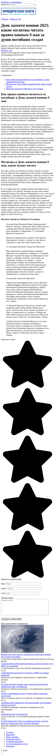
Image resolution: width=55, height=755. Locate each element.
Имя (3, 584)
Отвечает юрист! (13, 739)
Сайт (3, 593)
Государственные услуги (17, 744)
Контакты (10, 735)
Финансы (10, 746)
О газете (9, 732)
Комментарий (7, 598)
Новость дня (6, 50)
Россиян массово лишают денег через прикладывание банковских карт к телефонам (24, 685)
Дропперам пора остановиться (14, 714)
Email (4, 588)
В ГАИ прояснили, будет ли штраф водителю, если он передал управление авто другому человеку (24, 722)
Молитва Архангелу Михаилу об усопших (24, 89)
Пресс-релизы (12, 737)
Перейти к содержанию (11, 2)
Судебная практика (14, 741)
